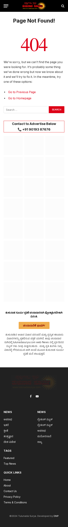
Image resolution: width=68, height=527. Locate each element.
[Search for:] (26, 109)
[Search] (62, 6)
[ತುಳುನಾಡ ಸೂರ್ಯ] (34, 6)
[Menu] (6, 6)
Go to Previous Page (22, 92)
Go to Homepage (19, 98)
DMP (56, 515)
